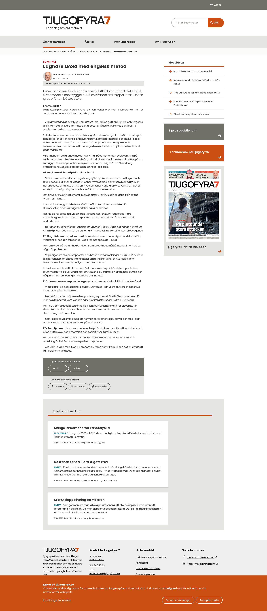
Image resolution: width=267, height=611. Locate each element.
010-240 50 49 (97, 565)
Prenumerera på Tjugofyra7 (189, 152)
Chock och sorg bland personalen (192, 114)
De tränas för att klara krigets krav (81, 462)
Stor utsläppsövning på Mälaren (79, 500)
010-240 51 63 (96, 559)
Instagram (81, 387)
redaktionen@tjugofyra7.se (104, 573)
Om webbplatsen (145, 574)
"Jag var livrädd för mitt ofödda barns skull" (197, 92)
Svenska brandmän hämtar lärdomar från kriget (197, 82)
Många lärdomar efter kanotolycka (82, 428)
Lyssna (217, 4)
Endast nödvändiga (178, 600)
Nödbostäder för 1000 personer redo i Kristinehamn (194, 103)
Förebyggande (87, 51)
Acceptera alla (209, 600)
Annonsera (142, 562)
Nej (78, 368)
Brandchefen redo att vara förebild (193, 71)
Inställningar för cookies (57, 600)
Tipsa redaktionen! (182, 130)
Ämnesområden (54, 42)
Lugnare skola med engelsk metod (117, 51)
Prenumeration (124, 42)
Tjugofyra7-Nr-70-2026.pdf (186, 247)
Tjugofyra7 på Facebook (200, 557)
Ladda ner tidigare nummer (151, 557)
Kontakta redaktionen (148, 568)
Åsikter (90, 42)
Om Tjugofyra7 (165, 42)
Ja (57, 368)
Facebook (61, 387)
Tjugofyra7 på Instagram (201, 563)
